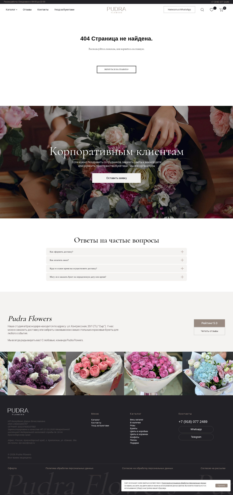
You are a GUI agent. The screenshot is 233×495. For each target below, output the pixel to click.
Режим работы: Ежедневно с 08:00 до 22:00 (24, 1)
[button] (116, 178)
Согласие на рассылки (213, 468)
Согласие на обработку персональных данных (147, 468)
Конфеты (134, 437)
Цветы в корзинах (139, 434)
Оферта (12, 468)
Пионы (133, 440)
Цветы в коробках (139, 431)
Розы (132, 425)
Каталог (95, 419)
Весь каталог (136, 419)
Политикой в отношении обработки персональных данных (184, 483)
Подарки (134, 443)
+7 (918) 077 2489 (220, 1)
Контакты (96, 422)
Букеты (133, 428)
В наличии (135, 422)
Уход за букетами (100, 425)
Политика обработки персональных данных (69, 468)
